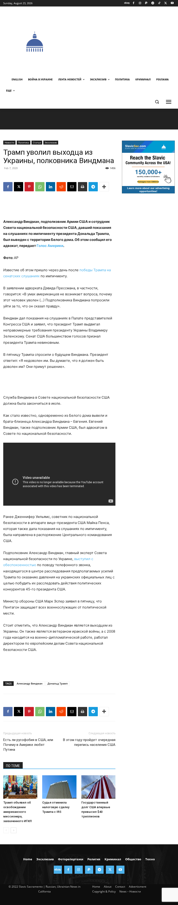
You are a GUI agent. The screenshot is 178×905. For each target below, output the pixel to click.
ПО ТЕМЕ (13, 766)
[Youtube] (172, 3)
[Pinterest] (29, 186)
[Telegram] (153, 3)
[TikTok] (159, 3)
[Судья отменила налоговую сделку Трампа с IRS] (59, 787)
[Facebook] (133, 3)
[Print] (82, 186)
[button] (156, 101)
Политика (23, 142)
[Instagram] (140, 3)
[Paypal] (146, 3)
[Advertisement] (122, 41)
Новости (9, 142)
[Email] (71, 186)
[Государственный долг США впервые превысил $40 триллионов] (98, 787)
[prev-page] (6, 830)
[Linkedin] (50, 186)
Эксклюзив (51, 142)
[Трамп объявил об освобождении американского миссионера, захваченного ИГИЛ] (20, 787)
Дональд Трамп (58, 683)
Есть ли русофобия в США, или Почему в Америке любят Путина (28, 745)
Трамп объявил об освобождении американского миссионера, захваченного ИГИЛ (17, 812)
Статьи (37, 142)
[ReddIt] (61, 186)
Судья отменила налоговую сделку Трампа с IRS (55, 807)
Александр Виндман (29, 683)
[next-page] (13, 830)
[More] (104, 186)
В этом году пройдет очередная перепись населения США (89, 742)
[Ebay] (127, 3)
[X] (165, 3)
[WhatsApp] (39, 186)
